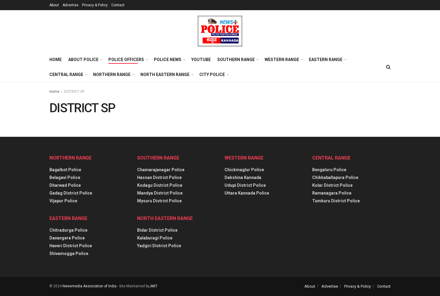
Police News (167, 59)
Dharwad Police (65, 185)
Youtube (201, 59)
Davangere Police (67, 238)
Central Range (66, 74)
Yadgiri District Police (159, 245)
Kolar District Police (332, 185)
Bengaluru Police (329, 169)
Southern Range (236, 59)
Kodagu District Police (159, 185)
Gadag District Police (70, 193)
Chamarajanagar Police (160, 169)
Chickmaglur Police (244, 169)
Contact (118, 5)
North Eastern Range (164, 74)
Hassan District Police (159, 177)
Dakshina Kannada (242, 177)
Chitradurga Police (68, 230)
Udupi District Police (245, 185)
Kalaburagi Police (154, 238)
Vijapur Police (63, 200)
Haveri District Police (70, 245)
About (54, 5)
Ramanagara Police (331, 193)
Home (55, 59)
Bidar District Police (157, 230)
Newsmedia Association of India (89, 286)
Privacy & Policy (95, 5)
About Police (83, 59)
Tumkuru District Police (336, 200)
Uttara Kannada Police (246, 193)
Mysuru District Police (159, 200)
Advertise (70, 5)
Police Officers (126, 59)
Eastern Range (325, 59)
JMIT (153, 286)
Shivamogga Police (68, 253)
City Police (212, 74)
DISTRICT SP (74, 91)
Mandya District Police (160, 193)
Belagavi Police (64, 177)
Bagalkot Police (65, 169)
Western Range (282, 59)
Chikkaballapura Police (335, 177)
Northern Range (112, 74)
